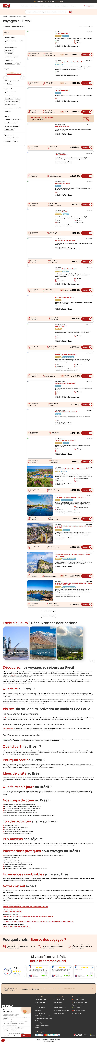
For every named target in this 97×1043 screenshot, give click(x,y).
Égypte (5, 926)
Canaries (25, 926)
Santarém (38, 906)
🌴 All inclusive (76, 1008)
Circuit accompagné (15, 916)
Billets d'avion (65, 6)
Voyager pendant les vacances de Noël (45, 921)
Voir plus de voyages (49, 616)
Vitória (19, 906)
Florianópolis (25, 906)
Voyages (11, 16)
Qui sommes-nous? (40, 999)
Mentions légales (39, 1023)
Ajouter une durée (63, 12)
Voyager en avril (18, 921)
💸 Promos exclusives (78, 1005)
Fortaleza (32, 906)
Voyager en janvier (8, 921)
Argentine (5, 911)
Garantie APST (58, 1005)
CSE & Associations (40, 1008)
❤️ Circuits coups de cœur (79, 1002)
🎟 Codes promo (76, 1013)
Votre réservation (59, 1013)
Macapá (5, 906)
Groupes (73, 6)
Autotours (6, 916)
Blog (36, 1005)
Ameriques (18, 16)
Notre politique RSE (40, 1013)
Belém (15, 906)
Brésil (28, 12)
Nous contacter (58, 1002)
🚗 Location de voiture (78, 1010)
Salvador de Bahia (8, 728)
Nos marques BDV (40, 1002)
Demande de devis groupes (61, 1010)
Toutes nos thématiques (10, 928)
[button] (90, 661)
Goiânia (10, 906)
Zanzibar (20, 926)
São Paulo (6, 739)
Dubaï (15, 926)
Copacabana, (13, 675)
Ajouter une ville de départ (38, 12)
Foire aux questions (59, 999)
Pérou (19, 911)
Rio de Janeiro (7, 718)
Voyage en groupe (37, 916)
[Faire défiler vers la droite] (93, 661)
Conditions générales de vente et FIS (43, 1019)
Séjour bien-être (48, 916)
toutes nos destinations (24, 928)
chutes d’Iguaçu (7, 703)
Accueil (5, 16)
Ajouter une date (52, 12)
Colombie (12, 911)
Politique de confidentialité (42, 1016)
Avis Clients (38, 1010)
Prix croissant (89, 27)
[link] (87, 6)
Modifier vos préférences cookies (42, 1026)
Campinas (44, 906)
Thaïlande (10, 926)
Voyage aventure (27, 916)
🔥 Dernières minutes (78, 999)
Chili (16, 911)
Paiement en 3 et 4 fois (60, 1008)
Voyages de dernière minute (65, 921)
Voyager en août (29, 921)
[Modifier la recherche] (70, 12)
